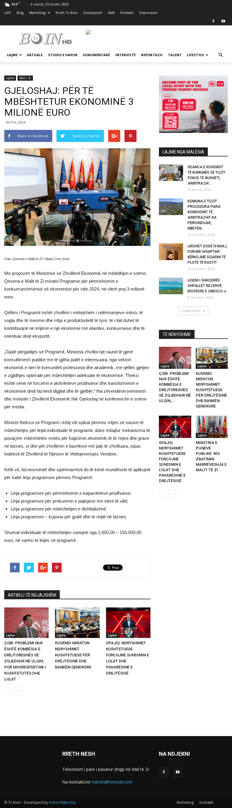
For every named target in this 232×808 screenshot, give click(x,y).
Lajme (12, 55)
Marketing (37, 12)
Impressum (148, 12)
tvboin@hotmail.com (112, 782)
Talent (175, 55)
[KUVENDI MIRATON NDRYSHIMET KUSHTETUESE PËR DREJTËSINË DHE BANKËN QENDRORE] (77, 622)
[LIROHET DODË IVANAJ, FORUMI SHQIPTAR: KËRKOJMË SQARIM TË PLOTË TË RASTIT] (171, 251)
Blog (20, 12)
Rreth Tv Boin (67, 12)
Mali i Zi (25, 78)
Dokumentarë (96, 55)
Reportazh (152, 55)
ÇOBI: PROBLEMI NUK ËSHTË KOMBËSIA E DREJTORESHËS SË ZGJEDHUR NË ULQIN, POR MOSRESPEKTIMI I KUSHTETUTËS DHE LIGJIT (25, 661)
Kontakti (127, 12)
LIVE (7, 12)
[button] (220, 55)
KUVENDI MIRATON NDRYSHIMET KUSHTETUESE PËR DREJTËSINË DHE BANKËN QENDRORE (73, 655)
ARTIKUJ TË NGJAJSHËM (32, 595)
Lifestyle (195, 55)
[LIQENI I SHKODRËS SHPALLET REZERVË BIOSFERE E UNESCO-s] (171, 286)
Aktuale (35, 55)
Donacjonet (92, 12)
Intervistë (125, 55)
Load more (191, 310)
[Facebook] (213, 21)
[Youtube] (223, 21)
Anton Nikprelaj (62, 802)
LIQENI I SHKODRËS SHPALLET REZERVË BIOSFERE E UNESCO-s (207, 285)
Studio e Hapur (63, 55)
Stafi (111, 12)
